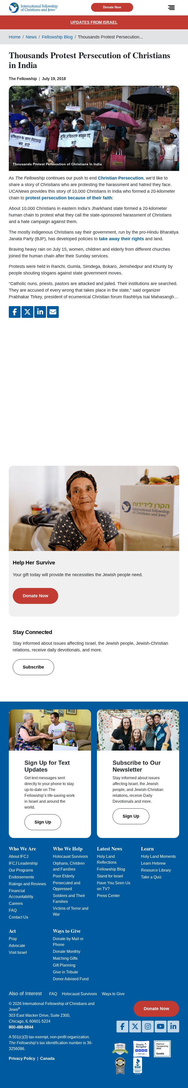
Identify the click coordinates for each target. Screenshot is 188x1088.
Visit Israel (18, 952)
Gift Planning (64, 965)
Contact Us (18, 917)
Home (15, 37)
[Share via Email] (53, 312)
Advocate (17, 946)
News (31, 37)
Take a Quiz (151, 877)
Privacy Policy (22, 1058)
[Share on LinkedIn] (40, 312)
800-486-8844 (21, 1027)
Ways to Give (113, 994)
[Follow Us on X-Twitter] (135, 1026)
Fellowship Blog (57, 37)
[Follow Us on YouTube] (160, 1026)
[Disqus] (94, 387)
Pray (13, 939)
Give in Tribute (65, 972)
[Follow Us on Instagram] (148, 1026)
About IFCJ (18, 856)
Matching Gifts (65, 958)
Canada (47, 1058)
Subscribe (33, 667)
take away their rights (121, 238)
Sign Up (43, 822)
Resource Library (156, 870)
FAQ (13, 910)
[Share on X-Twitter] (27, 312)
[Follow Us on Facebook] (122, 1026)
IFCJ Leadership (23, 863)
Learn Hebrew (153, 863)
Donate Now (112, 7)
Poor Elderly (63, 876)
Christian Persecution (120, 178)
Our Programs (21, 870)
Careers (16, 903)
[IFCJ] (33, 7)
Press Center (108, 896)
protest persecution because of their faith (68, 197)
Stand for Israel (110, 876)
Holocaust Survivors (70, 856)
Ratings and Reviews (27, 884)
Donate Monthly (66, 951)
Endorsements (21, 877)
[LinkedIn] (173, 1026)
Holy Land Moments (158, 856)
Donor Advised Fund (71, 979)
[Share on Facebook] (15, 312)
